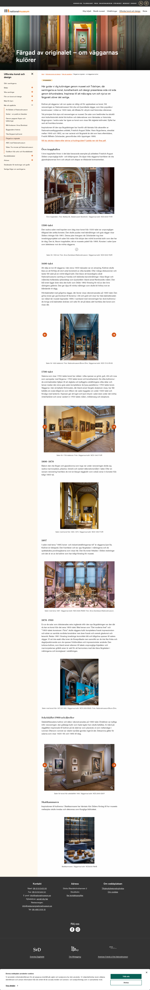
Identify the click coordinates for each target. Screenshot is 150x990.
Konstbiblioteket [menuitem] (9, 156)
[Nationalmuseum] (18, 11)
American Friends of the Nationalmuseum (113, 956)
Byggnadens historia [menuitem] (13, 129)
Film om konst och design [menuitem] (13, 96)
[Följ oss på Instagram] (77, 929)
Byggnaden (47, 80)
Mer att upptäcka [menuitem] (10, 105)
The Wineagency (75, 956)
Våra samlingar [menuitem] (9, 92)
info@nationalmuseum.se (40, 895)
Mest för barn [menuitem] (8, 101)
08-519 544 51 (39, 892)
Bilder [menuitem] (6, 88)
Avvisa (126, 983)
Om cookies (113, 892)
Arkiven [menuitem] (6, 160)
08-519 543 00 (40, 888)
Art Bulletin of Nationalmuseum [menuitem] (17, 110)
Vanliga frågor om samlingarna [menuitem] (14, 169)
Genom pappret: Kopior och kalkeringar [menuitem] (15, 119)
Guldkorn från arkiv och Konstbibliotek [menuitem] (19, 151)
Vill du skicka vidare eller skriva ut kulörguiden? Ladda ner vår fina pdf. (74, 140)
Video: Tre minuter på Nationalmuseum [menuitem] (19, 147)
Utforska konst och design (53, 74)
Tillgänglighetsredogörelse (113, 888)
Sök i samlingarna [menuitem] (10, 83)
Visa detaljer (10, 986)
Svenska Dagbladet (37, 956)
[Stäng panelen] (146, 972)
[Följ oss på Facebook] (72, 929)
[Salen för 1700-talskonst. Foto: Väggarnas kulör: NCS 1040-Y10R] (79, 425)
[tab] (32, 74)
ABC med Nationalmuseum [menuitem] (15, 143)
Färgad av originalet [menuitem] (13, 138)
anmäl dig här (42, 899)
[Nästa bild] (114, 335)
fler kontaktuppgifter (75, 895)
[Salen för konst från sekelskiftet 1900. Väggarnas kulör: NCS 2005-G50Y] (79, 764)
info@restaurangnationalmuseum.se (37, 906)
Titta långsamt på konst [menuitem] (14, 134)
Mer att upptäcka (67, 74)
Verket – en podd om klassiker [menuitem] (16, 114)
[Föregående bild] (45, 335)
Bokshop (133, 3)
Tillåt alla (126, 976)
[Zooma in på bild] (111, 211)
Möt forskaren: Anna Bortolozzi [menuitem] (16, 125)
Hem (43, 74)
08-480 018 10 (39, 909)
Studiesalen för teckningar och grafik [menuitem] (17, 165)
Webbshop (126, 3)
